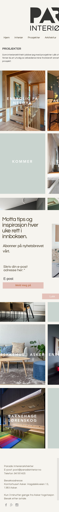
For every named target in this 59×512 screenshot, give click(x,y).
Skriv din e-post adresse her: (15, 268)
